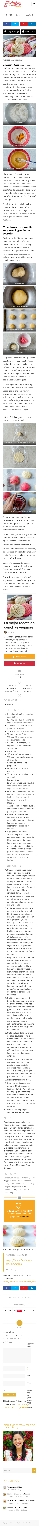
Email (28, 1376)
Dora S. (27, 1297)
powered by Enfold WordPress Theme (23, 1523)
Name (28, 1368)
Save (20, 1310)
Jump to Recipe (12, 31)
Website (29, 1383)
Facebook (24, 1217)
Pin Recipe (20, 663)
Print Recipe (29, 31)
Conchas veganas (19, 15)
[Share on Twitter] (15, 24)
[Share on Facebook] (7, 24)
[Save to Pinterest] (24, 24)
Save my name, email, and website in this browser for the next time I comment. (29, 1399)
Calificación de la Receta (30, 1344)
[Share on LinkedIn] (32, 24)
